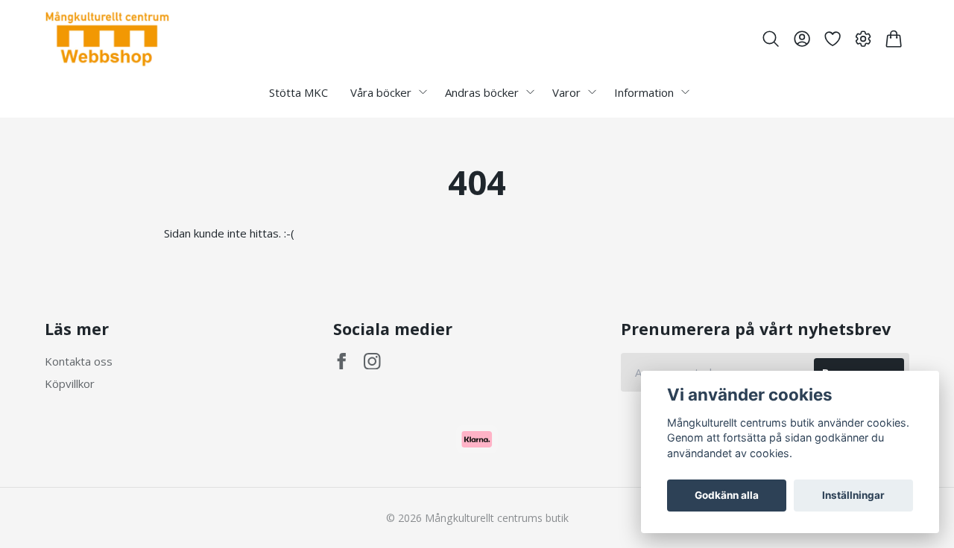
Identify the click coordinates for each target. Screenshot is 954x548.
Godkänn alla (727, 495)
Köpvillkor (70, 383)
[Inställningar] (863, 38)
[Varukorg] (894, 38)
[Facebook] (341, 361)
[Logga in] (801, 38)
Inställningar (853, 495)
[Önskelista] (832, 38)
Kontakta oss (79, 361)
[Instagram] (372, 361)
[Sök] (771, 38)
